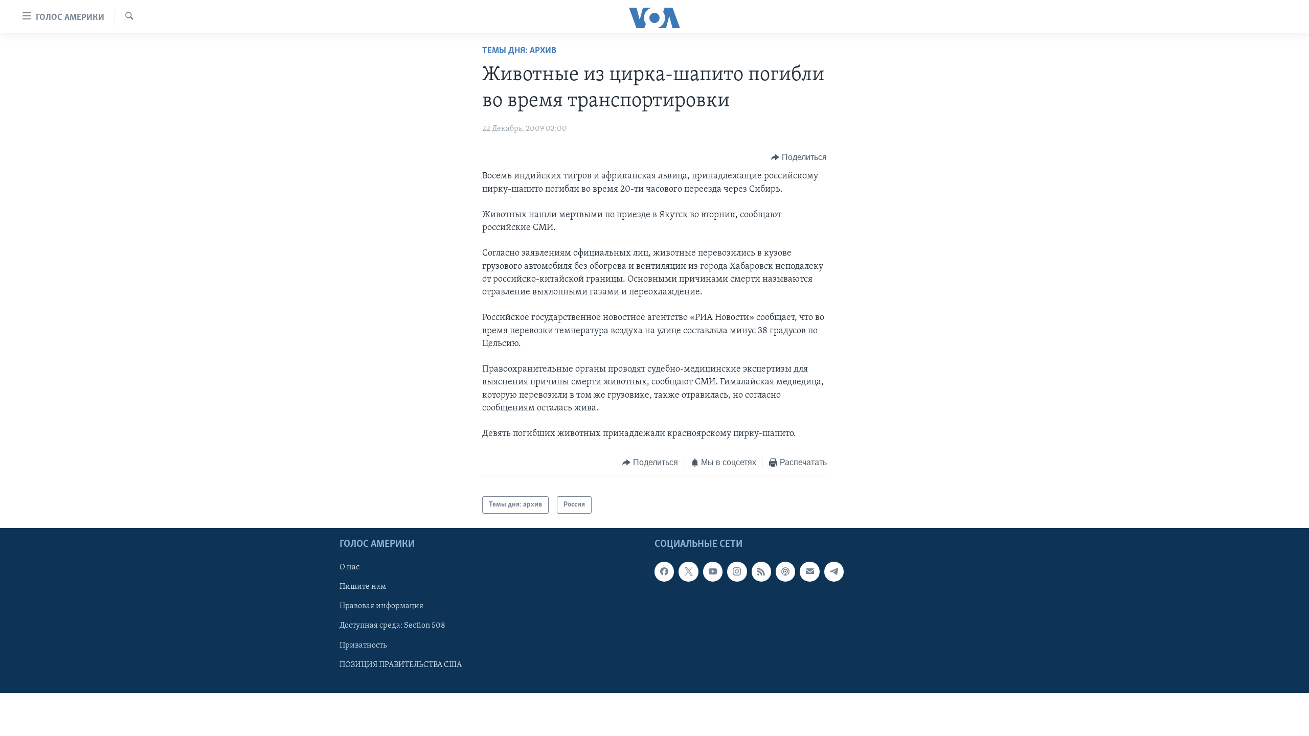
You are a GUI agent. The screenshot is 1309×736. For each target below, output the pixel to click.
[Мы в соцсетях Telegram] (834, 572)
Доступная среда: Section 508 (392, 626)
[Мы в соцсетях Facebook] (664, 572)
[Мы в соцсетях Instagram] (737, 572)
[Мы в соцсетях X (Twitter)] (688, 572)
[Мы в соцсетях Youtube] (713, 572)
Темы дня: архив (519, 51)
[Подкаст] (785, 572)
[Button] (799, 157)
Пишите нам (363, 587)
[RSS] (761, 572)
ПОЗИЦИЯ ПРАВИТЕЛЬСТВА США (401, 665)
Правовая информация (381, 607)
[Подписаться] (809, 572)
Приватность (363, 645)
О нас (349, 568)
